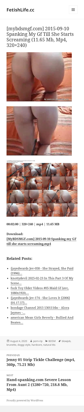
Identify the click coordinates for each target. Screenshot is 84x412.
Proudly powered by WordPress (25, 400)
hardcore (37, 344)
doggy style (24, 344)
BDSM (52, 341)
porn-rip (37, 341)
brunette (11, 344)
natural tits (49, 344)
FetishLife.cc (20, 10)
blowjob (66, 341)
